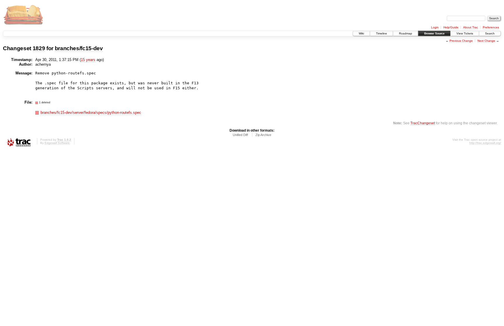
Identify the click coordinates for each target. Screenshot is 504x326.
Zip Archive (263, 135)
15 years (88, 59)
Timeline (381, 33)
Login (435, 27)
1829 (39, 48)
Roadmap (405, 33)
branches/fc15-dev (79, 48)
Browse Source (434, 33)
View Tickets (464, 33)
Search (490, 33)
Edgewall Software (57, 142)
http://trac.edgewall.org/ (485, 142)
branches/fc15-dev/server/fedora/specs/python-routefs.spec (91, 112)
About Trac (470, 27)
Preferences (491, 27)
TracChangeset (422, 123)
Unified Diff (240, 135)
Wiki (361, 33)
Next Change (486, 40)
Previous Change (461, 40)
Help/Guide (451, 27)
